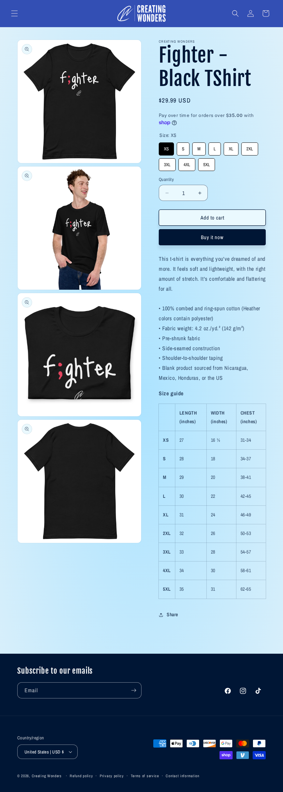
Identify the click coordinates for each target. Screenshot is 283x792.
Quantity (166, 179)
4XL (187, 163)
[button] (14, 13)
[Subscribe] (133, 690)
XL (231, 147)
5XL (206, 163)
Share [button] (172, 614)
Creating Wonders (47, 775)
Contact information (182, 775)
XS (166, 147)
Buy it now (212, 237)
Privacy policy (112, 775)
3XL (167, 163)
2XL (249, 147)
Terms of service (145, 775)
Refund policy (81, 775)
